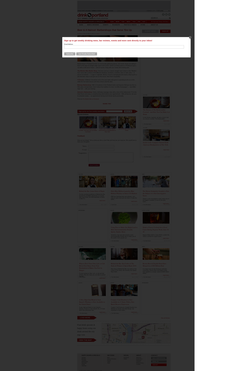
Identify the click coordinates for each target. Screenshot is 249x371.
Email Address (68, 44)
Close (190, 37)
